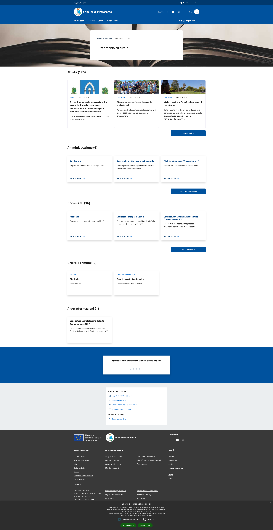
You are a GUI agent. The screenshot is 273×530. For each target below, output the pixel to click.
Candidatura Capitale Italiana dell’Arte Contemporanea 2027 (87, 322)
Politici (76, 471)
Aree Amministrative (81, 460)
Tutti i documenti (188, 249)
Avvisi (72, 97)
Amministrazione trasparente (147, 490)
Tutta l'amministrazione (188, 191)
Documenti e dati (80, 479)
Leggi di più (148, 515)
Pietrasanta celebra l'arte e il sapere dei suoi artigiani (134, 103)
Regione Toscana (80, 2)
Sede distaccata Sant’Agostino (130, 279)
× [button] (270, 503)
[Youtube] (172, 11)
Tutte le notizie (188, 133)
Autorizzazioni (142, 464)
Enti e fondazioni (80, 468)
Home (99, 38)
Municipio (74, 279)
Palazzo (73, 275)
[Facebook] (167, 11)
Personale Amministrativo (83, 475)
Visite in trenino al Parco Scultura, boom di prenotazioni (183, 103)
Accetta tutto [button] (128, 525)
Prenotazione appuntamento (115, 490)
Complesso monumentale (126, 275)
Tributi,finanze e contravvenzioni (149, 460)
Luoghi (170, 474)
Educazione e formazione (146, 456)
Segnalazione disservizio (114, 494)
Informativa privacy (144, 494)
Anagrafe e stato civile (113, 456)
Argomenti (108, 38)
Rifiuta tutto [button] (145, 525)
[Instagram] (178, 11)
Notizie (171, 456)
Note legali (141, 498)
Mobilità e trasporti (112, 468)
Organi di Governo (80, 456)
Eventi (170, 478)
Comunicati (121, 97)
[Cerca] (196, 11)
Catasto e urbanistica (113, 464)
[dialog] (136, 515)
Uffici (76, 464)
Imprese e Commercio (113, 460)
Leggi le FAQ (109, 498)
